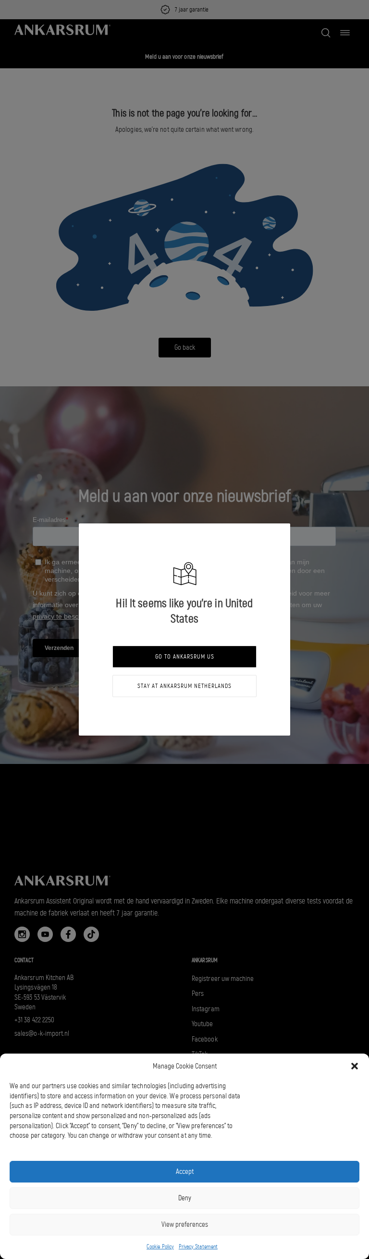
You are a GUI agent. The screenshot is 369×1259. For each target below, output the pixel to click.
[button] (354, 1066)
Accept (185, 1171)
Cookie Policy (160, 1246)
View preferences (184, 1224)
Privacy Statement (198, 1246)
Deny (184, 1198)
